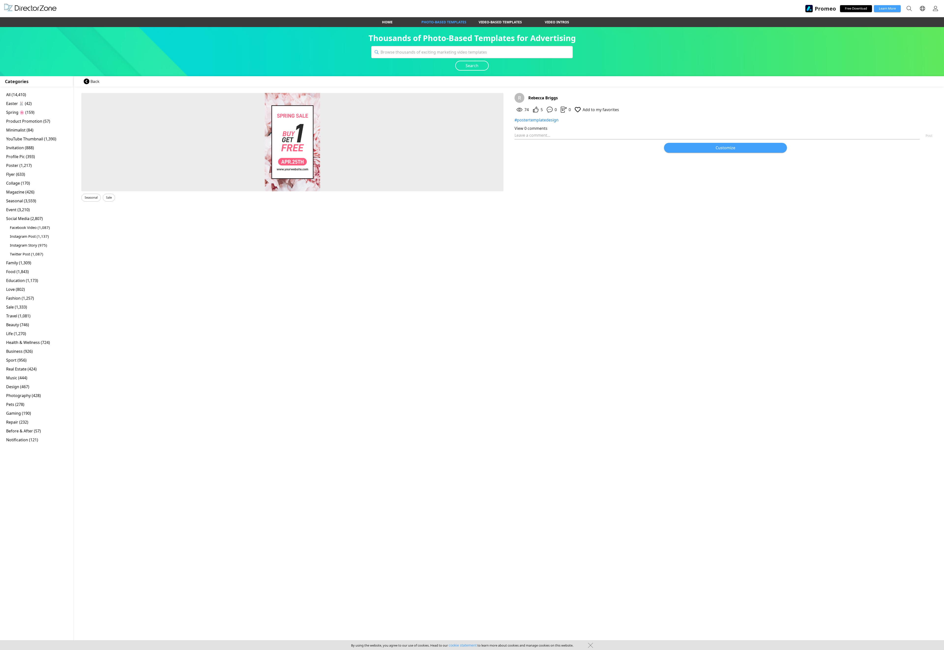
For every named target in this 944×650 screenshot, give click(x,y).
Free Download (856, 8)
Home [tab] (387, 22)
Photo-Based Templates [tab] (443, 22)
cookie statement (463, 645)
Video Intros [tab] (557, 22)
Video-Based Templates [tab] (500, 22)
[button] (91, 198)
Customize (725, 147)
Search (472, 65)
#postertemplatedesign (537, 120)
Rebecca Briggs (543, 98)
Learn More (887, 8)
